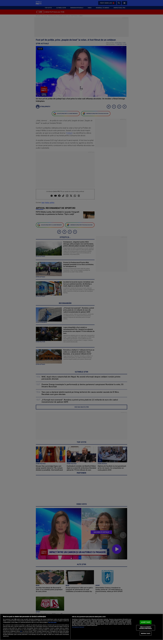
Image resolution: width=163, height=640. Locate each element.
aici (21, 631)
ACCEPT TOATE (145, 622)
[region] (81, 627)
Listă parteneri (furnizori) (78, 627)
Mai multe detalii (52, 622)
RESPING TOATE (145, 633)
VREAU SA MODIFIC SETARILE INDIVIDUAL (145, 627)
